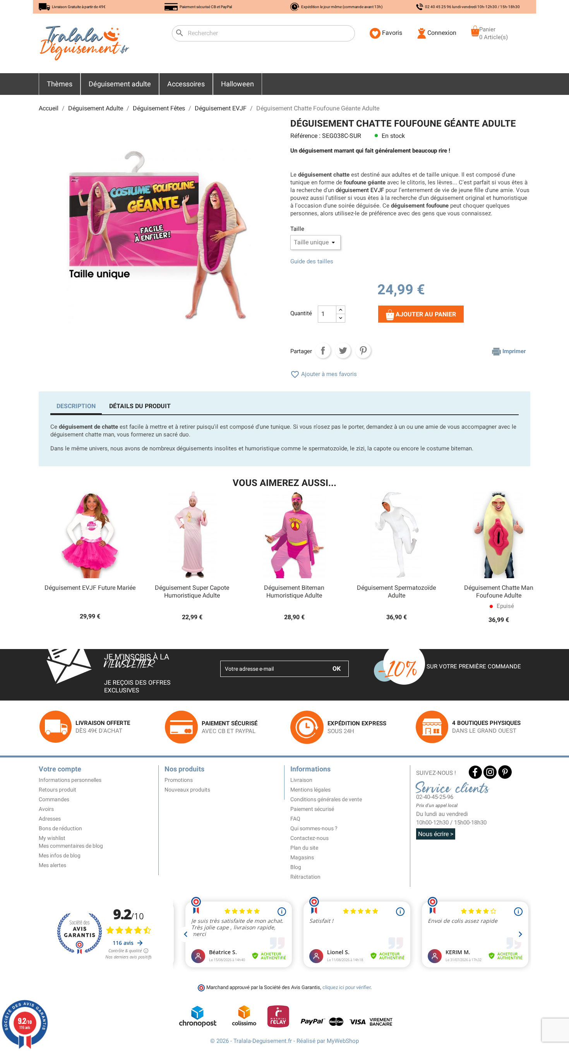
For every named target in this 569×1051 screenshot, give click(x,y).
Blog (295, 867)
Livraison (301, 780)
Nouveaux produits (187, 790)
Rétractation (305, 877)
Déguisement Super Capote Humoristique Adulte (192, 591)
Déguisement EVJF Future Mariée (90, 587)
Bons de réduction (60, 828)
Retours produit (57, 790)
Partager (323, 350)
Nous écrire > (435, 834)
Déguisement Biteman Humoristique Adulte (294, 591)
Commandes (54, 799)
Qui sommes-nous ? (314, 828)
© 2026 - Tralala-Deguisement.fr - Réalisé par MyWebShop (284, 1040)
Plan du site (304, 848)
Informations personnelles (70, 780)
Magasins (302, 857)
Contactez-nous (309, 838)
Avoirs (46, 809)
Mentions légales (310, 790)
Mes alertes (52, 865)
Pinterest (363, 350)
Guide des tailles (311, 261)
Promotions (179, 780)
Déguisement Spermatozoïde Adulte (396, 591)
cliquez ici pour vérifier (346, 987)
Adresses (50, 819)
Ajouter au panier (425, 314)
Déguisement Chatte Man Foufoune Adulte (498, 591)
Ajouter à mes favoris (323, 374)
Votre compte (60, 769)
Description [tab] (76, 406)
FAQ (295, 819)
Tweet (343, 350)
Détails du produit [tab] (140, 406)
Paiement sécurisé (312, 809)
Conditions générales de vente (326, 799)
